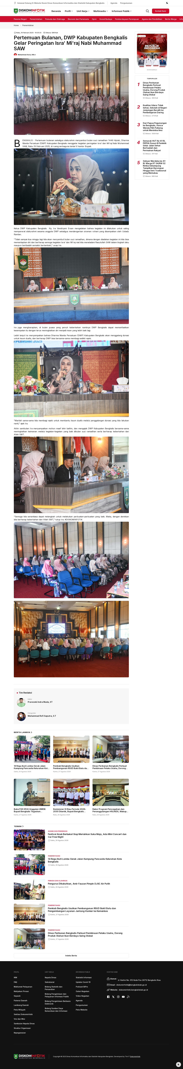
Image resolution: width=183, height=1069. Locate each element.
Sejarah (17, 996)
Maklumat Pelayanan (23, 987)
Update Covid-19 (83, 982)
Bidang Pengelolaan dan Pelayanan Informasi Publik (57, 995)
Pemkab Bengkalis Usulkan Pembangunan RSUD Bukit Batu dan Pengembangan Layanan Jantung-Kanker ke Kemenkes (70, 769)
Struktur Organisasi (22, 1028)
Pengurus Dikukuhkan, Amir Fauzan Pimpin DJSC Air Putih (79, 883)
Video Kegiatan (82, 996)
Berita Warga (171, 19)
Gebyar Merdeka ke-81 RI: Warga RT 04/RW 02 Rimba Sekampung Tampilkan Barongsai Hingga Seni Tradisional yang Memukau (154, 167)
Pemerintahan (36, 19)
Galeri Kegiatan (82, 991)
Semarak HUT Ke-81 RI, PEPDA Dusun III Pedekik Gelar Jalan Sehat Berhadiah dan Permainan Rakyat (154, 146)
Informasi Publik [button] (120, 11)
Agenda (114, 3)
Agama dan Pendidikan (152, 19)
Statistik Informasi (84, 977)
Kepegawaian (20, 1033)
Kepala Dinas (50, 977)
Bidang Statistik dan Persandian (53, 988)
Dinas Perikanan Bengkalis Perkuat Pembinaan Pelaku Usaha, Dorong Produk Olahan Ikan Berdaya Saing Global (109, 769)
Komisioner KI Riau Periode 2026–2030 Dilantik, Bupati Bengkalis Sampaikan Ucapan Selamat (69, 811)
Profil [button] (68, 11)
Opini (94, 19)
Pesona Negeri (20, 19)
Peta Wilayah (19, 1010)
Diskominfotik (135, 1056)
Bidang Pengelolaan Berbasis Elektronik (58, 1002)
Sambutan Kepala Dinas (24, 1023)
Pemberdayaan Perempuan (127, 19)
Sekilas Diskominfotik (23, 1014)
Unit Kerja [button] (82, 11)
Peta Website (81, 1010)
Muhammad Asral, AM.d (26, 55)
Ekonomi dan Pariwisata (78, 19)
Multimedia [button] (99, 11)
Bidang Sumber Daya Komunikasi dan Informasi (56, 1009)
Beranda (56, 11)
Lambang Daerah (21, 1005)
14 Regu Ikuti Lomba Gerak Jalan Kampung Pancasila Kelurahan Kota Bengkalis (31, 768)
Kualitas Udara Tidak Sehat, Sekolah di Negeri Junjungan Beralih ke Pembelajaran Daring (155, 109)
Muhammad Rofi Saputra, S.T (42, 716)
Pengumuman (126, 3)
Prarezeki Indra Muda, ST (40, 702)
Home (16, 25)
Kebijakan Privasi (21, 991)
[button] (147, 11)
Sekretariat (49, 982)
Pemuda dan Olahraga (55, 19)
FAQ (15, 982)
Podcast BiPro (82, 987)
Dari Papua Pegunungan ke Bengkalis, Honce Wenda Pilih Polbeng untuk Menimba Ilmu (155, 127)
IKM (15, 977)
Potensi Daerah (20, 1000)
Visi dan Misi (19, 1019)
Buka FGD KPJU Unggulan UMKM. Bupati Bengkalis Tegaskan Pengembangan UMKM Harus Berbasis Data (30, 813)
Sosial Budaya (105, 19)
